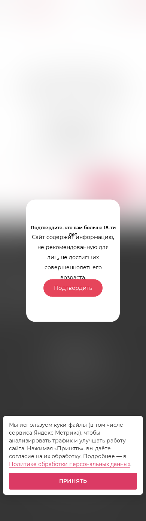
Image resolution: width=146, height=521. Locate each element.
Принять (73, 481)
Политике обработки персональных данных (69, 464)
